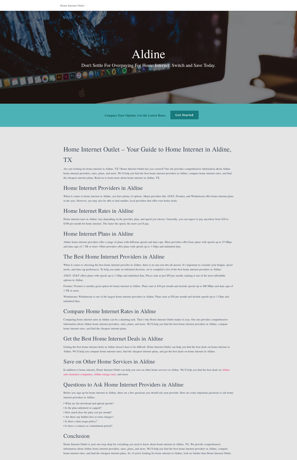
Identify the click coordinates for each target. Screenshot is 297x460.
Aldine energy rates (105, 374)
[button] (184, 115)
